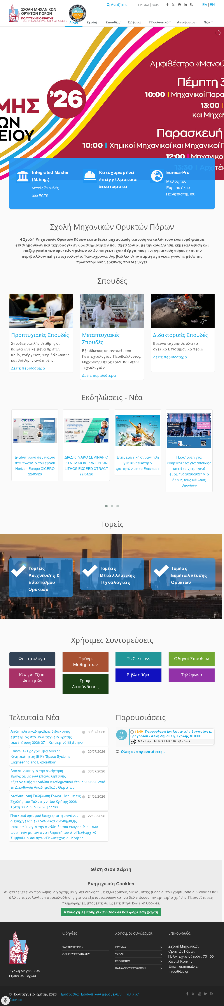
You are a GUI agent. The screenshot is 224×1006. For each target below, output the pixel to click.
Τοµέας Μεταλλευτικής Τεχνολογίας (117, 575)
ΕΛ (204, 4)
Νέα (207, 22)
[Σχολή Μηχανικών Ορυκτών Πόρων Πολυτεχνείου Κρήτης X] (173, 5)
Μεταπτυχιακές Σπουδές (101, 338)
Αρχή (73, 22)
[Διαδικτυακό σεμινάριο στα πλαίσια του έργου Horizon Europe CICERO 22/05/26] (35, 432)
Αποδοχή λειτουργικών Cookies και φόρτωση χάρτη (111, 912)
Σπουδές (113, 22)
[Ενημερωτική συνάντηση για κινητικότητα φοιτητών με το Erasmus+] (138, 432)
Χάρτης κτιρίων (73, 947)
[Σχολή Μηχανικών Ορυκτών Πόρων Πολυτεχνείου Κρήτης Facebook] (167, 5)
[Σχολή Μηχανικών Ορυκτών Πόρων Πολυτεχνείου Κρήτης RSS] (190, 5)
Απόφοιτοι (186, 22)
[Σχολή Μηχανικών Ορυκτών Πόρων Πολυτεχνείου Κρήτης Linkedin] (185, 5)
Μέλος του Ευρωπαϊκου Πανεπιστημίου (180, 187)
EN (212, 4)
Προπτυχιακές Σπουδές (40, 334)
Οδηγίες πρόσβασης (76, 954)
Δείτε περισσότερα (28, 368)
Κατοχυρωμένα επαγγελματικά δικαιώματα (118, 179)
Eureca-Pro (177, 172)
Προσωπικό (158, 22)
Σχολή (156, 5)
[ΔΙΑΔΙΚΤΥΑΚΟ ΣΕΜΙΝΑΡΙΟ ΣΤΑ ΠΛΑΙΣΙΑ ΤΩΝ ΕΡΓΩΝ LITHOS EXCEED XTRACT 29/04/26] (86, 432)
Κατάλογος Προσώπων (130, 968)
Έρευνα (143, 5)
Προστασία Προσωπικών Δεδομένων (90, 994)
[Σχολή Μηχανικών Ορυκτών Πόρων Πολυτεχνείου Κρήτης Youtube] (179, 5)
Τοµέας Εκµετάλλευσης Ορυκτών (189, 575)
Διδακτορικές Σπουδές (180, 334)
